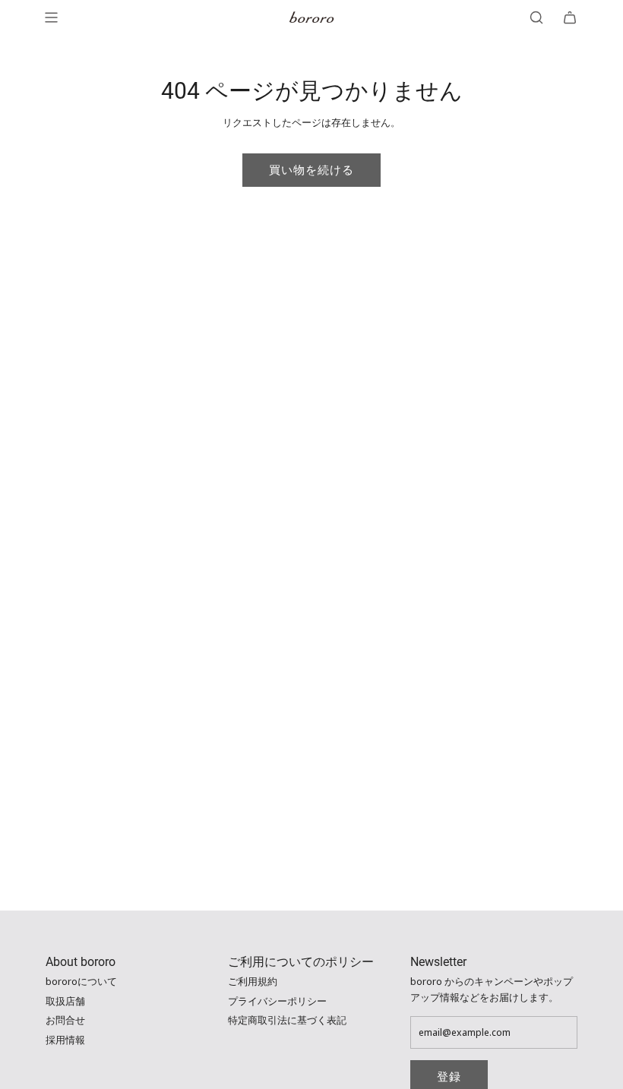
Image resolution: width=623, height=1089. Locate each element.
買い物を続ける (311, 170)
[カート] (570, 17)
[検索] (536, 17)
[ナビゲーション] (51, 17)
